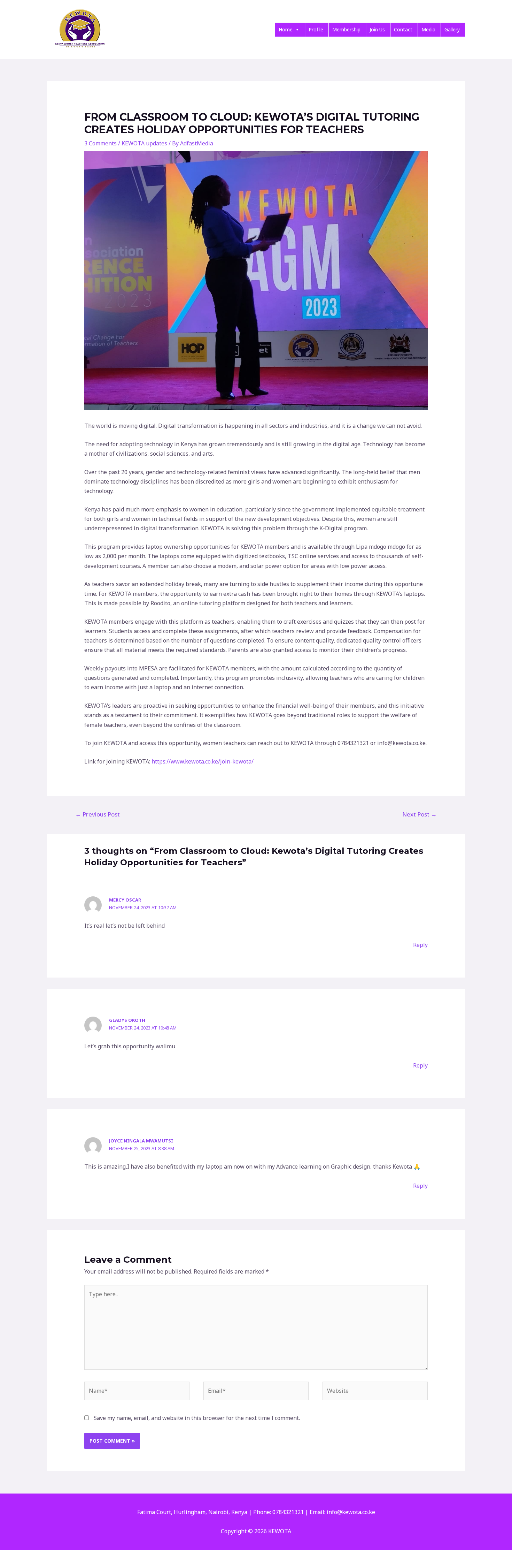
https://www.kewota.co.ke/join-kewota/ (203, 761)
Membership (346, 29)
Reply (420, 945)
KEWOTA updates (144, 143)
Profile (316, 29)
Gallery (452, 29)
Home (286, 29)
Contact (403, 29)
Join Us (377, 29)
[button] (297, 30)
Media (428, 29)
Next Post (419, 814)
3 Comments (100, 143)
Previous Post (97, 814)
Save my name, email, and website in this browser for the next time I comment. (197, 1418)
